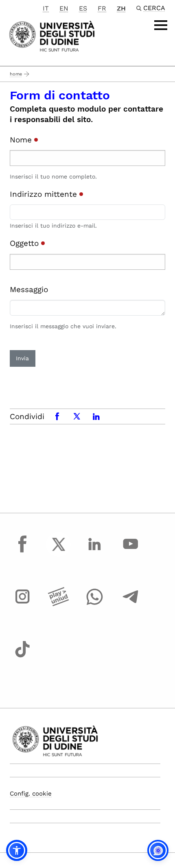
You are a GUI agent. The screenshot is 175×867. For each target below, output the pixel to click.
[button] (16, 850)
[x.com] (58, 552)
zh (121, 8)
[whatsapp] (94, 604)
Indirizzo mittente (44, 194)
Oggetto (25, 243)
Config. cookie (31, 793)
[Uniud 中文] (52, 35)
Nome (22, 139)
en (63, 8)
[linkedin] (94, 552)
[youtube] (130, 552)
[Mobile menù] (160, 25)
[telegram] (130, 604)
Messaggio (29, 289)
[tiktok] (22, 657)
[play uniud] (58, 604)
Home (16, 74)
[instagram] (22, 604)
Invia (22, 358)
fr (102, 8)
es (83, 8)
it (46, 8)
